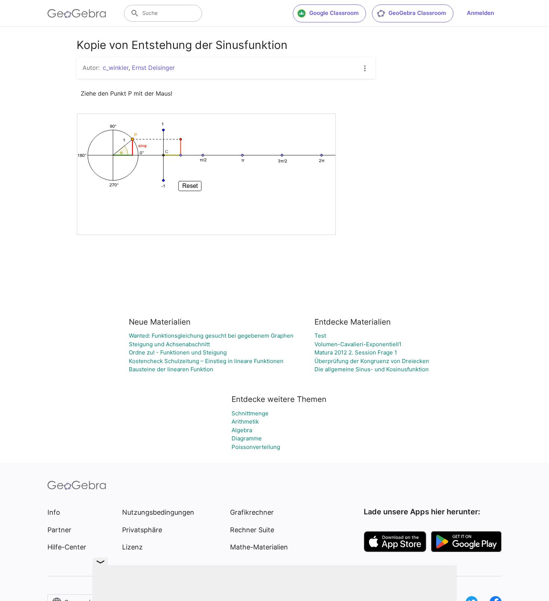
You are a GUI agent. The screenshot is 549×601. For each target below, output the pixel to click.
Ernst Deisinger (153, 67)
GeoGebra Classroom (417, 12)
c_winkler (115, 67)
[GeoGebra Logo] (76, 13)
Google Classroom (334, 12)
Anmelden (480, 12)
